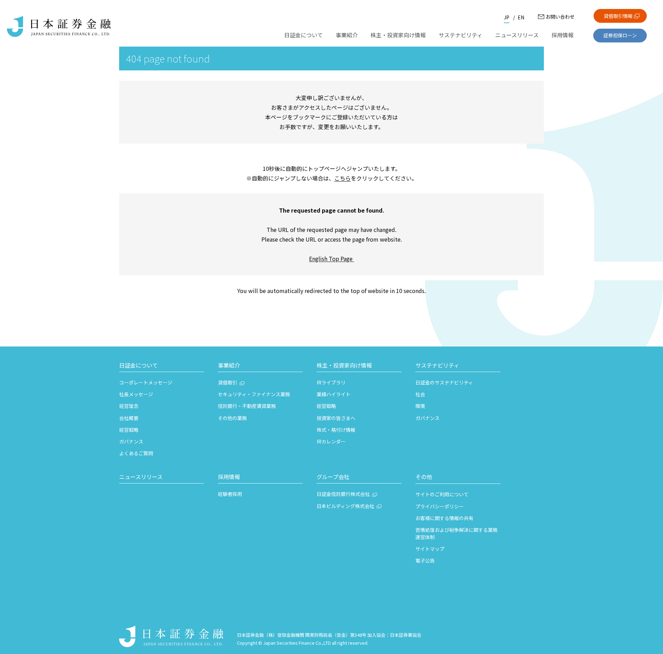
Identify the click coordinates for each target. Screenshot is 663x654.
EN (521, 17)
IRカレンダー (331, 441)
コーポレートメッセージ (145, 382)
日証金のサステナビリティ (444, 382)
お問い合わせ (560, 16)
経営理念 (128, 405)
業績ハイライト (333, 394)
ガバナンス (131, 441)
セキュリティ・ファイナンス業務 (254, 394)
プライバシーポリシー (439, 506)
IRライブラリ (331, 382)
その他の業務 (232, 417)
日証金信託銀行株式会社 (343, 493)
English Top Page (331, 258)
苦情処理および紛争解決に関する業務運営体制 (456, 533)
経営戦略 (128, 429)
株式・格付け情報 (336, 429)
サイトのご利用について (442, 494)
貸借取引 (227, 382)
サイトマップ (429, 548)
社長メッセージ (136, 394)
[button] (161, 366)
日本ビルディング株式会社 (345, 505)
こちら (342, 178)
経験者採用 (230, 493)
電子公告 (425, 560)
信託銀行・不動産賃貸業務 (247, 405)
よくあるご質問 (136, 453)
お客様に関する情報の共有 (444, 518)
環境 (420, 405)
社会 (420, 394)
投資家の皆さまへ (336, 417)
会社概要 (128, 417)
